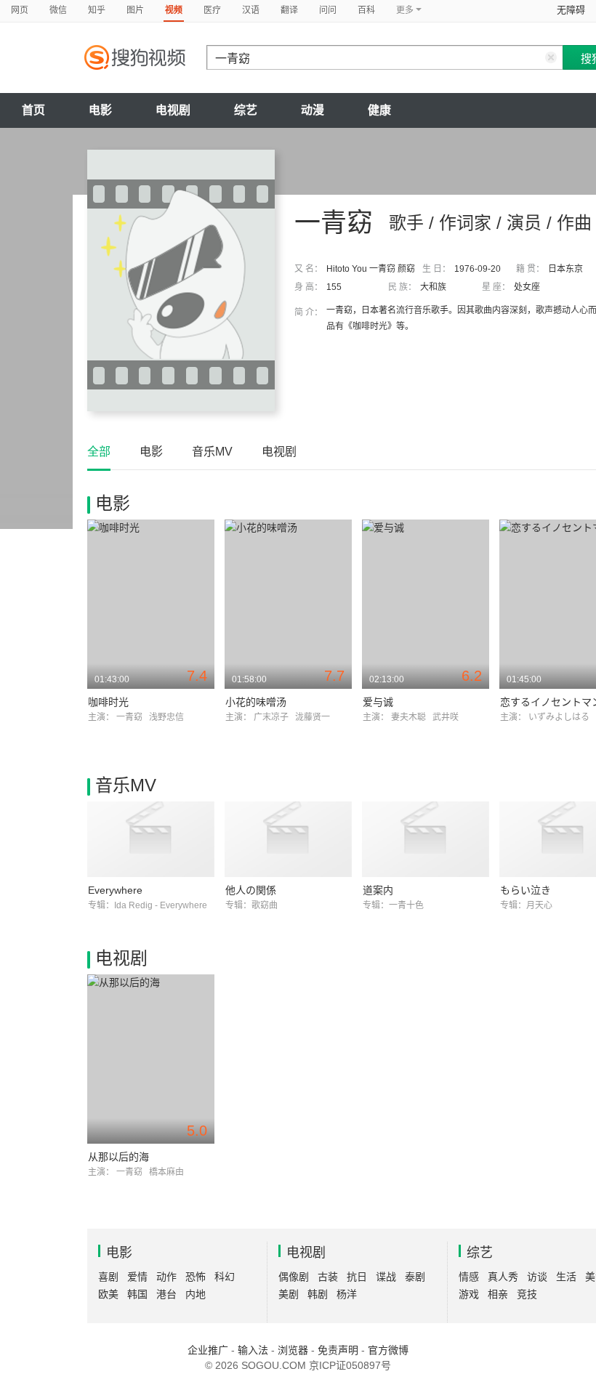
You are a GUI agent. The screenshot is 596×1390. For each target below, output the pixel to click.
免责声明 (338, 1350)
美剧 (288, 1294)
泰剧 (415, 1276)
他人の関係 (250, 890)
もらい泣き (525, 890)
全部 (98, 451)
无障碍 (571, 9)
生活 (566, 1276)
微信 (58, 10)
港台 (166, 1294)
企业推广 (208, 1350)
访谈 (537, 1276)
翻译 (289, 10)
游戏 (469, 1294)
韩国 (137, 1294)
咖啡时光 (108, 702)
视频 (173, 10)
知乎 (96, 10)
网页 (19, 10)
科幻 (224, 1276)
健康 (379, 110)
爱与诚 (378, 702)
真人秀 (503, 1276)
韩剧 (317, 1294)
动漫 (312, 110)
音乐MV (212, 451)
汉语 (250, 10)
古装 (328, 1276)
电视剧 (173, 110)
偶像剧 (293, 1276)
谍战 (386, 1276)
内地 (195, 1294)
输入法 (253, 1350)
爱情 (137, 1276)
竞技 (527, 1294)
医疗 (212, 10)
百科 (366, 10)
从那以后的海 (118, 1157)
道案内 (378, 890)
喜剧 (108, 1276)
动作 (166, 1276)
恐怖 (195, 1276)
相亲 (498, 1294)
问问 (328, 10)
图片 (135, 10)
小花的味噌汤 (255, 702)
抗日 (357, 1276)
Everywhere (115, 890)
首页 (33, 110)
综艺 (245, 110)
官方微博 (388, 1350)
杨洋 (347, 1294)
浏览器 (293, 1350)
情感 (469, 1276)
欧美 (108, 1294)
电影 (100, 110)
